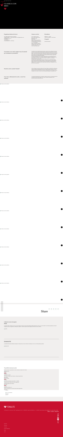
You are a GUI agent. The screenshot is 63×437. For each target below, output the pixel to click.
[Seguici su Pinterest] (58, 421)
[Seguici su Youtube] (58, 419)
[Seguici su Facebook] (58, 414)
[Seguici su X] (58, 422)
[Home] (9, 9)
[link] (54, 0)
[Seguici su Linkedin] (58, 417)
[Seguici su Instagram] (58, 416)
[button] (5, 7)
